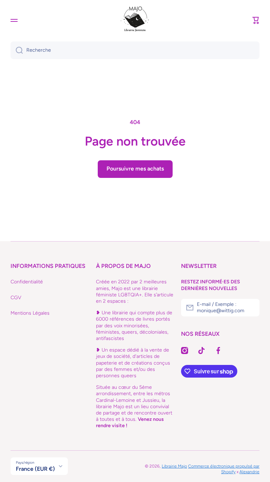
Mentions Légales (30, 313)
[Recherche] (17, 50)
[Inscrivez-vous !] (250, 307)
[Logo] (135, 20)
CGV (16, 298)
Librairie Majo (174, 466)
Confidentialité (27, 282)
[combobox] (135, 50)
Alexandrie (249, 471)
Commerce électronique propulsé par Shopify (223, 469)
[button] (255, 20)
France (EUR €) (35, 468)
